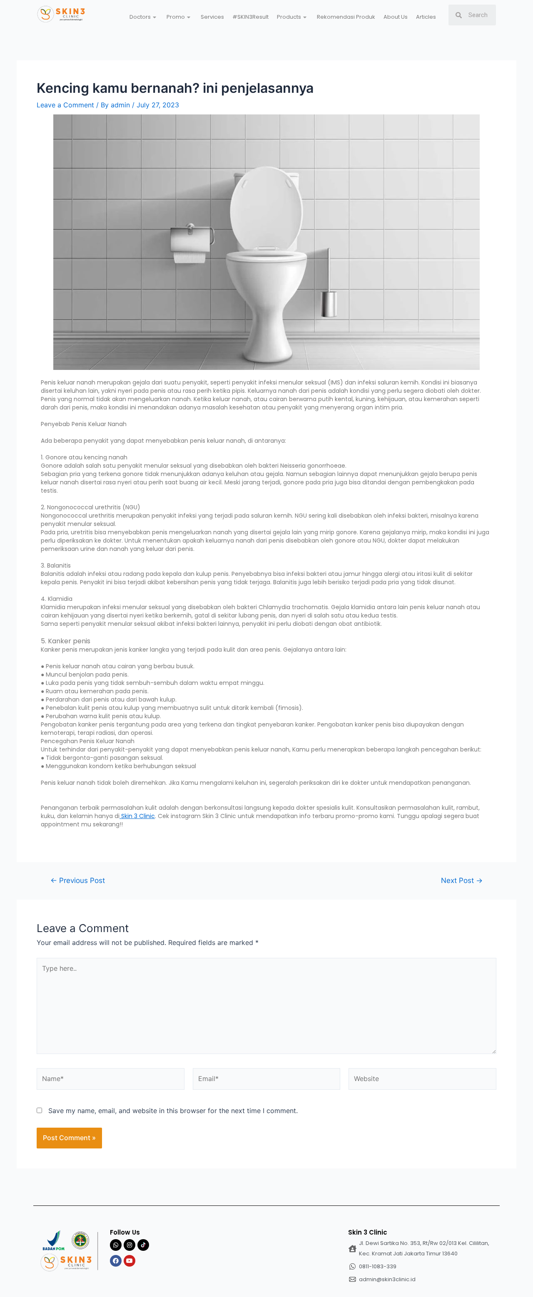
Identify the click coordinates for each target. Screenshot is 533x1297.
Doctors (140, 17)
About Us (396, 17)
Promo (176, 17)
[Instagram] (129, 1245)
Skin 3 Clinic (137, 816)
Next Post (462, 880)
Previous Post (77, 880)
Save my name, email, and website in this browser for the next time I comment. (173, 1110)
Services (212, 17)
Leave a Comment (65, 105)
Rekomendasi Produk (346, 17)
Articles (426, 17)
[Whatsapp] (116, 1245)
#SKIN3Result (250, 17)
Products (289, 17)
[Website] (422, 1080)
